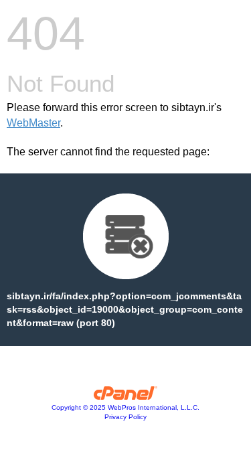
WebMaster (33, 123)
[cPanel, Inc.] (125, 396)
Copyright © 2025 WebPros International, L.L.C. (125, 407)
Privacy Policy (125, 416)
